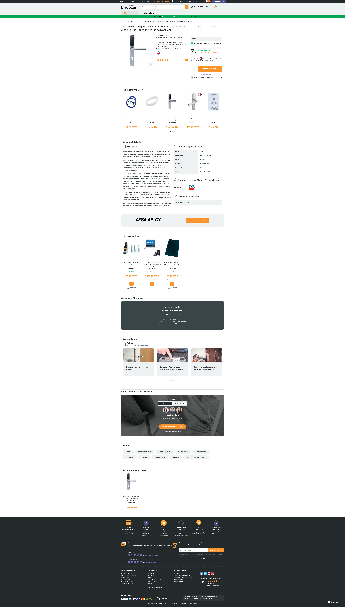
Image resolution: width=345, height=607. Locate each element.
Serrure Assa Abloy (164, 451)
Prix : (204, 1)
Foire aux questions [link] (153, 581)
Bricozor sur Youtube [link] (209, 573)
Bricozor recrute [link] (125, 579)
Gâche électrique (201, 451)
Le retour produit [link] (152, 575)
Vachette (176, 457)
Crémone (144, 457)
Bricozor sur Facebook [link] (201, 573)
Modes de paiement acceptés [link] (129, 575)
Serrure (128, 451)
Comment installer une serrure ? (196, 457)
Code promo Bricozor (127, 583)
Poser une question (200, 26)
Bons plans (149, 13)
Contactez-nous (134, 543)
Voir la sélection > (193, 17)
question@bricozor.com (172, 427)
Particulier (165, 403)
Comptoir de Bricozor (191, 598)
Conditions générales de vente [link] (182, 575)
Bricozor (129, 7)
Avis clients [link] (177, 573)
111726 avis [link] (214, 584)
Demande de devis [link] (152, 585)
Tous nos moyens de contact (172, 431)
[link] (219, 1)
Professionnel (180, 403)
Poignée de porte (160, 457)
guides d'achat (208, 598)
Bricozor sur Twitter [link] (205, 573)
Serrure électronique (144, 451)
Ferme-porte (130, 457)
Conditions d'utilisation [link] (192, 603)
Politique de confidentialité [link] (178, 603)
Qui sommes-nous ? (126, 573)
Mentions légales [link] (178, 579)
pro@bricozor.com (150, 562)
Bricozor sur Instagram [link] (212, 573)
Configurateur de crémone (155, 587)
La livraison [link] (151, 573)
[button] (170, 132)
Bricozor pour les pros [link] (127, 581)
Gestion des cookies (179, 581)
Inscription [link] (150, 583)
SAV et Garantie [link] (152, 577)
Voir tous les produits (197, 220)
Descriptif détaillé (181, 26)
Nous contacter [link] (125, 577)
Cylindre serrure (183, 451)
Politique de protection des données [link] (183, 577)
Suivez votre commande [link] (154, 579)
